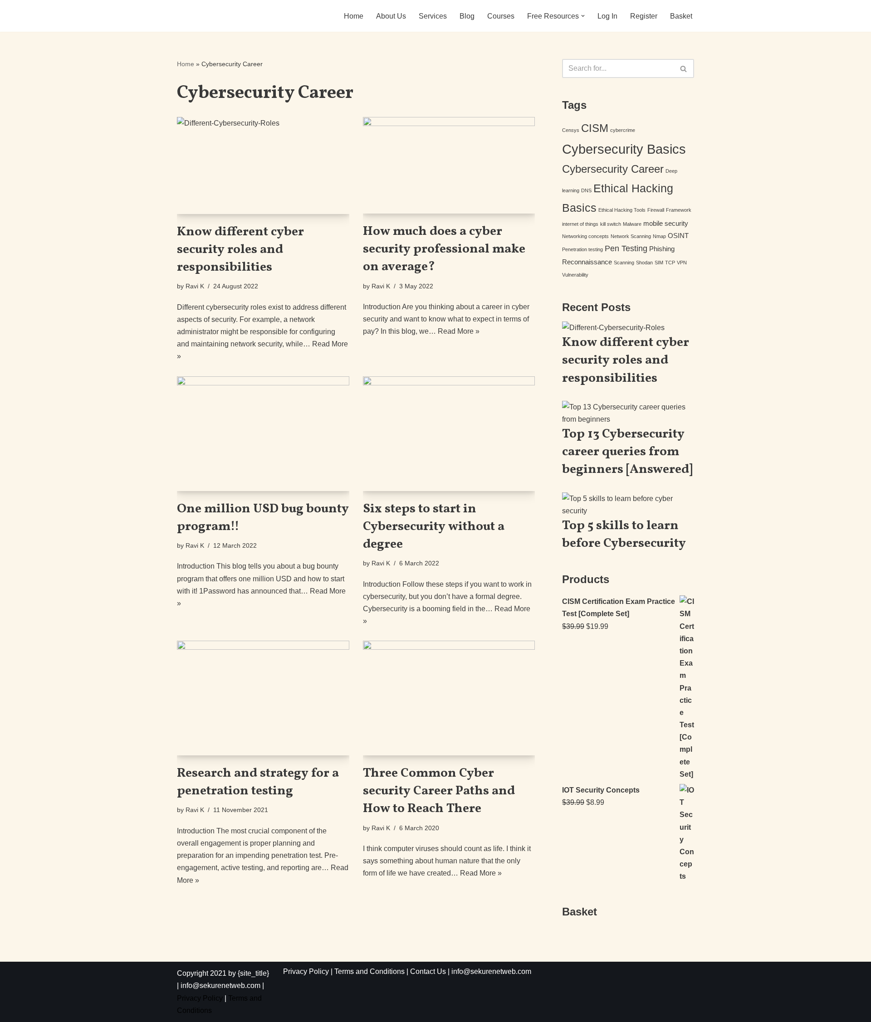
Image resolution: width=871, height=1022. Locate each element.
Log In (607, 16)
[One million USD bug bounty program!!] (263, 433)
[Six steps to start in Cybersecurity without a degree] (449, 433)
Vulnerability (575, 274)
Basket (681, 16)
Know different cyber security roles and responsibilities (240, 249)
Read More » (459, 331)
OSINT (678, 235)
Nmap (659, 236)
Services (433, 16)
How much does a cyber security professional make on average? (444, 249)
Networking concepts (585, 236)
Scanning (624, 262)
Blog (467, 16)
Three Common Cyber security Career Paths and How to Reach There (439, 791)
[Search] (684, 68)
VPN (682, 262)
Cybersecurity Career (613, 169)
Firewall (655, 210)
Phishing (662, 249)
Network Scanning (631, 236)
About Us (391, 16)
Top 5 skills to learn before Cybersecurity (624, 534)
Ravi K (195, 286)
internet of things (580, 224)
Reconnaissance (587, 262)
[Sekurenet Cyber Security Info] (214, 16)
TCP (670, 262)
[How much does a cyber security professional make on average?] (449, 165)
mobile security (665, 223)
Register (643, 16)
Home (353, 16)
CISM (594, 128)
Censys (570, 130)
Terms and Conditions (369, 971)
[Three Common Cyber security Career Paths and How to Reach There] (449, 698)
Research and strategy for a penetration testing (258, 782)
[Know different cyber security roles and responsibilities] (263, 165)
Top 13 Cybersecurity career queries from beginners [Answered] (627, 451)
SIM (659, 262)
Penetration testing (582, 249)
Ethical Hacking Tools (622, 210)
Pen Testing (626, 248)
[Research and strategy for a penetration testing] (263, 698)
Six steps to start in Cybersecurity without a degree (433, 526)
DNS (586, 190)
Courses (500, 16)
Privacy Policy (200, 998)
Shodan (644, 262)
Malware (632, 224)
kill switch (610, 224)
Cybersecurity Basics (624, 148)
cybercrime (622, 130)
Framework (678, 210)
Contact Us (428, 971)
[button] (583, 16)
